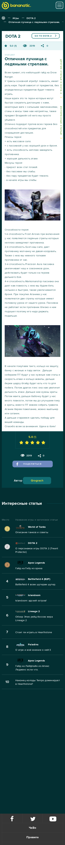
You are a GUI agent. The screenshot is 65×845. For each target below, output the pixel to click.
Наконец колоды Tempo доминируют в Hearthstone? (37, 682)
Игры (16, 18)
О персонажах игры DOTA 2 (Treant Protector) (36, 550)
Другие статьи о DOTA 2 (61, 76)
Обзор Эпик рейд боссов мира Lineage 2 (34, 618)
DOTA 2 (31, 18)
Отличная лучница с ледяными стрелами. (34, 22)
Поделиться (32, 464)
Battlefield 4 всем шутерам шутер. (35, 584)
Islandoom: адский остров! (31, 600)
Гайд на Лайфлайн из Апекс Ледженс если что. (32, 667)
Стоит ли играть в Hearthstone (33, 632)
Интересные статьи (61, 120)
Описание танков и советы (31, 532)
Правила (32, 837)
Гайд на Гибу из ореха (28, 568)
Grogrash (37, 480)
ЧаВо (32, 828)
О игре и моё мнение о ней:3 (33, 649)
